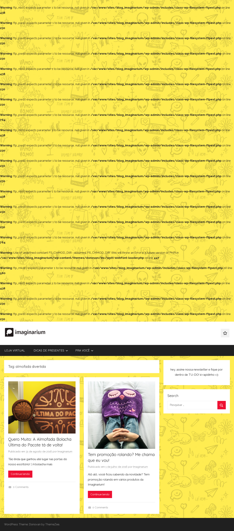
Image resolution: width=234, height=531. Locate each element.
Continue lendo (20, 474)
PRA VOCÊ (82, 350)
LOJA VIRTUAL (14, 350)
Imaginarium (65, 451)
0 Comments (20, 487)
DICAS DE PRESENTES (49, 350)
